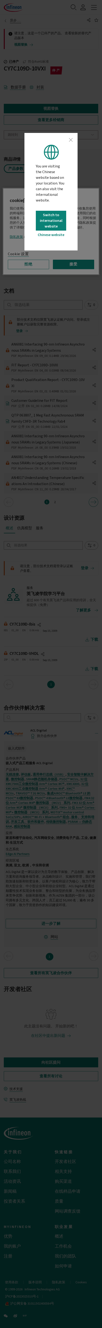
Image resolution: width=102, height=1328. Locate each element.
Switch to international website (51, 220)
